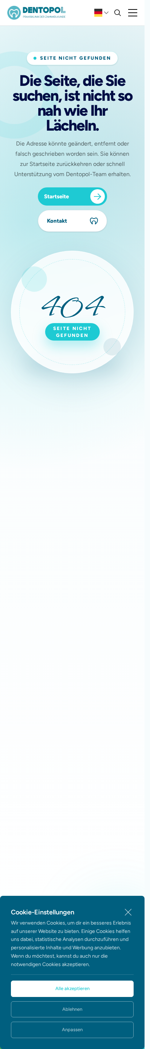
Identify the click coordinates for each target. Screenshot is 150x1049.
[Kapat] (128, 912)
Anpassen (72, 1029)
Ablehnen (72, 1009)
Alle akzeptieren (72, 988)
